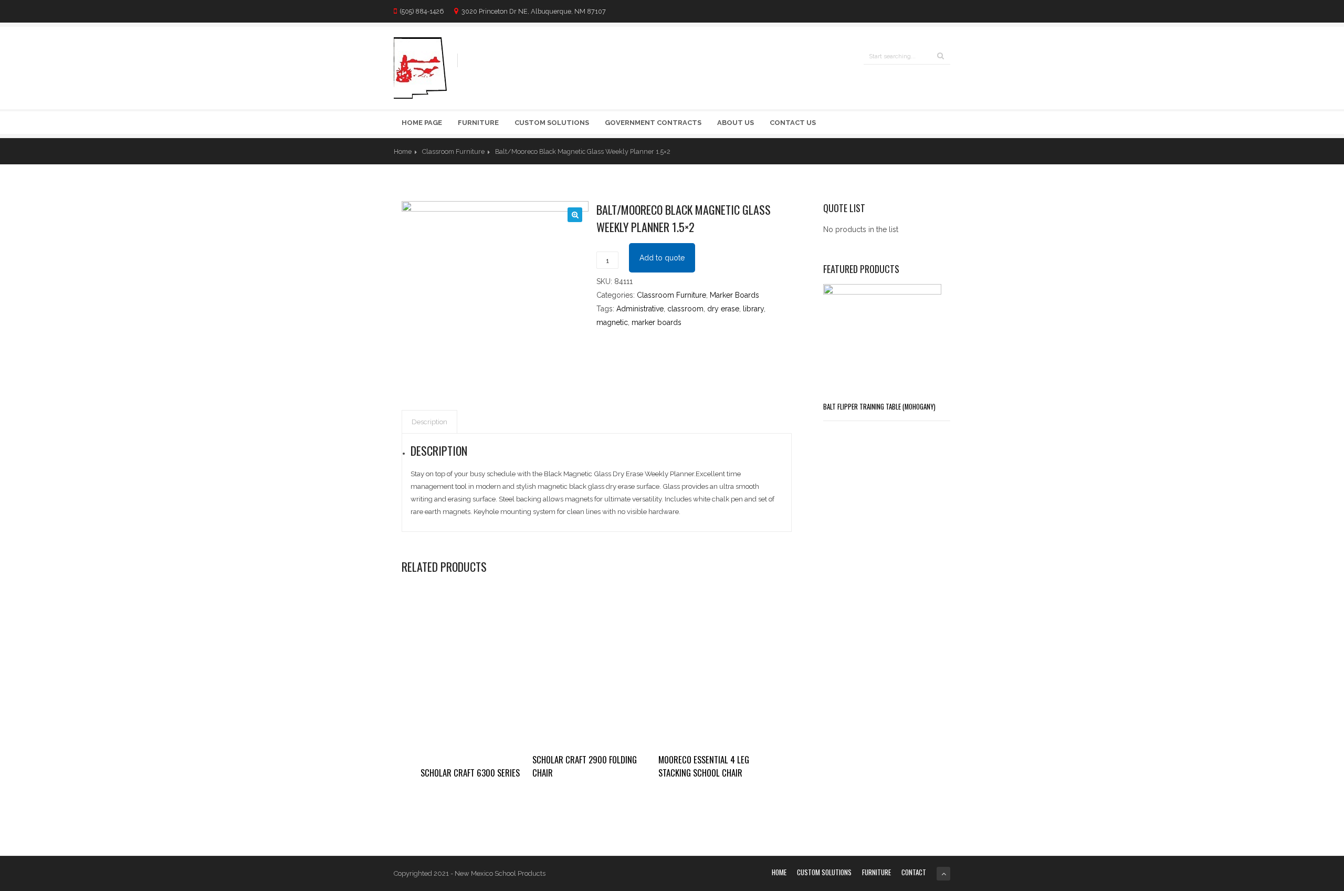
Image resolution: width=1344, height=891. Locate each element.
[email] (945, 11)
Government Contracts (653, 123)
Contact (913, 872)
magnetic (612, 322)
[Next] (943, 151)
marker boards (656, 322)
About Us (735, 123)
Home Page (422, 123)
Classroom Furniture (453, 151)
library (753, 309)
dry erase (723, 309)
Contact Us (793, 123)
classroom (685, 309)
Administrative (640, 309)
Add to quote (662, 258)
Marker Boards (734, 295)
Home (403, 151)
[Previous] (922, 151)
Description (429, 422)
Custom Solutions (551, 123)
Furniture (478, 123)
